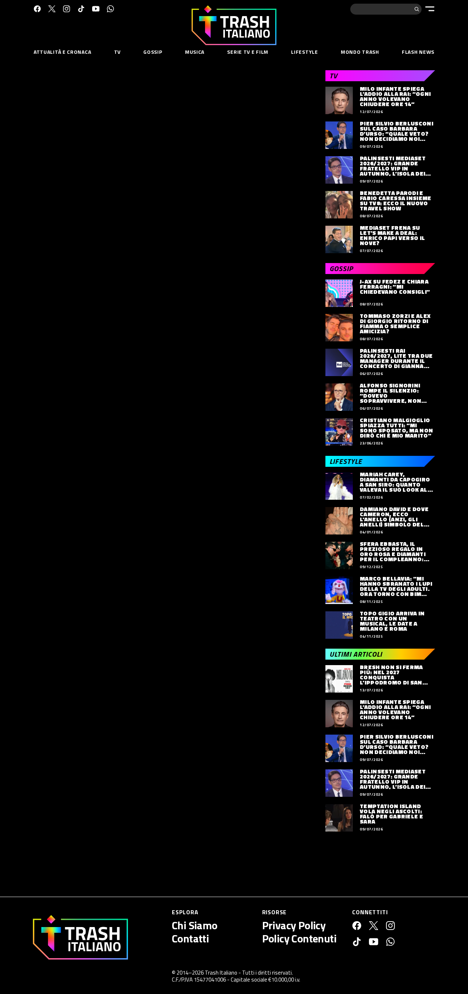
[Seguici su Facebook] (37, 8)
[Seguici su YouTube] (95, 8)
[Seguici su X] (52, 8)
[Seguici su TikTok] (81, 8)
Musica (194, 52)
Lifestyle (304, 52)
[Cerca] (417, 9)
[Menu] (430, 8)
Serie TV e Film (247, 52)
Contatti (190, 938)
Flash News (418, 52)
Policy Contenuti (299, 938)
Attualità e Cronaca (62, 52)
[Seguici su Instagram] (66, 8)
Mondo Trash (360, 52)
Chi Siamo (195, 925)
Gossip (152, 52)
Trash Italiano (221, 972)
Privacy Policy (294, 925)
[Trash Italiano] (80, 937)
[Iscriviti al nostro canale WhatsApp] (110, 8)
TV (117, 52)
